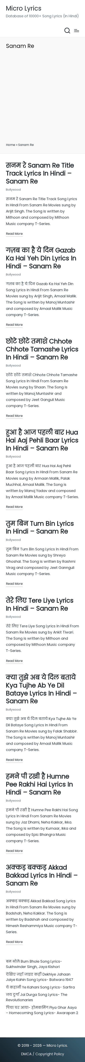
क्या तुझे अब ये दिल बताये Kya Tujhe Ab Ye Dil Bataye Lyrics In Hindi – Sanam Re (41, 689)
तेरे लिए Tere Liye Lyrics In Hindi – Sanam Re (40, 604)
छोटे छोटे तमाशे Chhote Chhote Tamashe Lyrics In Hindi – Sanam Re (42, 349)
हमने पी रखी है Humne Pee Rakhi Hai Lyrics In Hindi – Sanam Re (39, 784)
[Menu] (76, 30)
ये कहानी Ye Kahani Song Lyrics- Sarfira (40, 987)
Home (10, 145)
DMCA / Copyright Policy (42, 1053)
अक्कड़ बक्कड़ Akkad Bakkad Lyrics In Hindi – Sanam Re (42, 875)
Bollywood (13, 189)
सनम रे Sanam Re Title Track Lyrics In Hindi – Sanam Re (40, 173)
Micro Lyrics (24, 8)
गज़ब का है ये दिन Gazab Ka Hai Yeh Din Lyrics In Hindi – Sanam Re (41, 258)
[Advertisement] (42, 97)
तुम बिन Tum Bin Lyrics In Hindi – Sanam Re (40, 527)
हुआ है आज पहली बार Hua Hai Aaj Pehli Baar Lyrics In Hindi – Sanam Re (42, 440)
